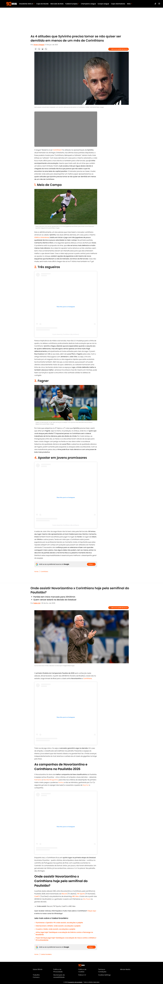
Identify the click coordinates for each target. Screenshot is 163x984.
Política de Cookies (82, 970)
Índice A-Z (82, 975)
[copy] (46, 49)
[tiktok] (155, 3)
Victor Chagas (38, 45)
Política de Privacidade (58, 970)
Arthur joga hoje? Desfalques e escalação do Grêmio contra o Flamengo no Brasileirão (64, 933)
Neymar (86, 785)
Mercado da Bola (56, 4)
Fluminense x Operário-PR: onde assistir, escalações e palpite (59, 923)
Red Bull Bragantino (51, 780)
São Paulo (86, 899)
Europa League (103, 4)
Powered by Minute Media (75, 982)
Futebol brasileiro (46, 954)
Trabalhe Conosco (36, 976)
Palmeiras (38, 780)
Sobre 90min (37, 969)
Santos (61, 782)
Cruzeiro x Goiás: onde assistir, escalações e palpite (55, 929)
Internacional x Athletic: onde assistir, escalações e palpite (58, 926)
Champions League (88, 4)
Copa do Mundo (42, 4)
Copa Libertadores (118, 4)
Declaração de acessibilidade (59, 976)
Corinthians (44, 571)
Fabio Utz (36, 603)
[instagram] (159, 3)
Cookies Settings (104, 975)
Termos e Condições (102, 970)
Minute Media (125, 969)
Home (36, 571)
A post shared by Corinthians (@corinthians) (65, 334)
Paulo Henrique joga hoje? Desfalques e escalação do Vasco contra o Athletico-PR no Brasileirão (66, 939)
